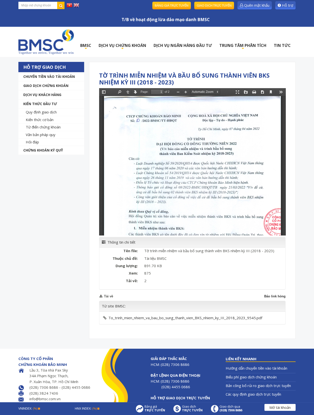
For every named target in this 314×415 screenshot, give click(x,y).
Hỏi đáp (32, 141)
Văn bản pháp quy (40, 134)
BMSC (85, 47)
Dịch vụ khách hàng (42, 94)
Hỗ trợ (287, 5)
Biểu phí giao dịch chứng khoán (251, 376)
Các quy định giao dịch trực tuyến (253, 394)
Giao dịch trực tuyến (214, 5)
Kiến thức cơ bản (39, 119)
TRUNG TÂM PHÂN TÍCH (242, 47)
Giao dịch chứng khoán (45, 85)
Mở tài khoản (280, 407)
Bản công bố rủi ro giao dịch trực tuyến (258, 385)
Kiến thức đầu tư (40, 103)
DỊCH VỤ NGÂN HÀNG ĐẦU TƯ (183, 45)
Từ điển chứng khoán (43, 126)
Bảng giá (154, 408)
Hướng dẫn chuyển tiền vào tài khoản (256, 368)
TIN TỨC (282, 45)
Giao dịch (192, 408)
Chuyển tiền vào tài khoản (49, 76)
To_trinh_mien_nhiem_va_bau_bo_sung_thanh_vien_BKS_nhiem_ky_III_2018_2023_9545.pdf (185, 317)
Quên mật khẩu (256, 5)
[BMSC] (46, 42)
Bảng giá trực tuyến (171, 5)
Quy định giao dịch (41, 112)
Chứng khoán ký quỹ (43, 150)
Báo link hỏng (275, 296)
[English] (76, 4)
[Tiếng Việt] (69, 4)
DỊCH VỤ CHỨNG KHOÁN (122, 47)
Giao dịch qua (231, 408)
